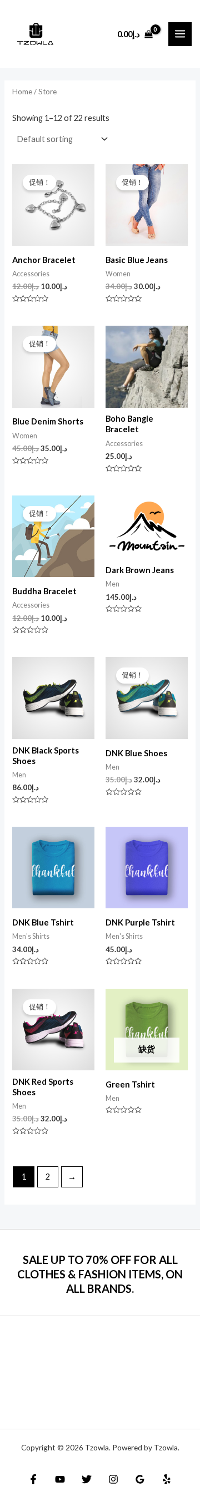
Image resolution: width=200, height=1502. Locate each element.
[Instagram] (113, 1479)
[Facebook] (33, 1479)
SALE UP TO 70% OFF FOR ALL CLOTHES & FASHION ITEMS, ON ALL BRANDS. (100, 1274)
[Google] (140, 1479)
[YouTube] (60, 1479)
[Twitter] (87, 1479)
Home (22, 91)
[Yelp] (167, 1479)
